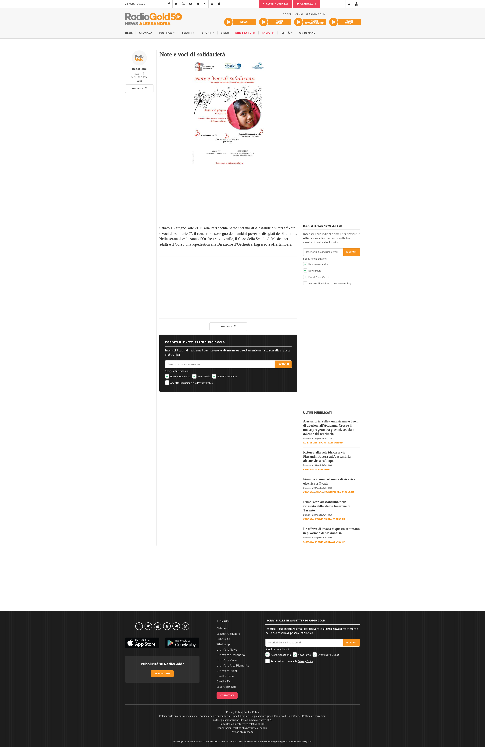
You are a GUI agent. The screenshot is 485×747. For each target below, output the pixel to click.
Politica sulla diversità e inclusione (178, 716)
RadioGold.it (198, 741)
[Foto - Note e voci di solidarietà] (228, 113)
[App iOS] (219, 4)
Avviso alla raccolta (242, 732)
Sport (207, 33)
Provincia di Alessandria (339, 492)
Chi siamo (223, 628)
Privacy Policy (205, 383)
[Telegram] (197, 4)
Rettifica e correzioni (314, 716)
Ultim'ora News (227, 650)
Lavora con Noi (226, 687)
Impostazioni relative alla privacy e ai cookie (242, 728)
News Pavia (203, 377)
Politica (166, 33)
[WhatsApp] (204, 4)
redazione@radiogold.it (275, 741)
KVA (310, 741)
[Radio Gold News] (240, 22)
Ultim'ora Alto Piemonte (233, 665)
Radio (266, 33)
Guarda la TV (308, 3)
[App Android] (212, 4)
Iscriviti (283, 364)
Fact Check (294, 716)
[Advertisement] (228, 195)
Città (286, 33)
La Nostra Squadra (228, 634)
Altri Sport (310, 442)
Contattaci (227, 695)
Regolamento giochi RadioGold (268, 716)
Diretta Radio (225, 676)
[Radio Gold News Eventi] (345, 22)
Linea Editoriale (240, 716)
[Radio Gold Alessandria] (153, 18)
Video (225, 33)
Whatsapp (223, 644)
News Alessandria (180, 377)
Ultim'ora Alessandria (231, 655)
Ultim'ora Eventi (227, 671)
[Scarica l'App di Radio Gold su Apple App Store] (142, 643)
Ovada (319, 492)
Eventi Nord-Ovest (227, 377)
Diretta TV (243, 33)
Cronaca (145, 33)
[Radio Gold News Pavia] (275, 22)
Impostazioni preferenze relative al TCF (242, 724)
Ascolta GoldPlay (277, 3)
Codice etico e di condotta (215, 716)
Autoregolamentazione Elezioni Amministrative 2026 (242, 720)
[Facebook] (168, 4)
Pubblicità (223, 639)
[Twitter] (176, 4)
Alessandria (335, 442)
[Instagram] (190, 4)
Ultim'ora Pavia (227, 660)
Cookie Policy (251, 712)
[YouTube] (183, 4)
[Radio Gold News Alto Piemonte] (310, 22)
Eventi (187, 33)
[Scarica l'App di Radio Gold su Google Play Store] (182, 643)
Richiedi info (162, 673)
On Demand (307, 33)
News (129, 33)
